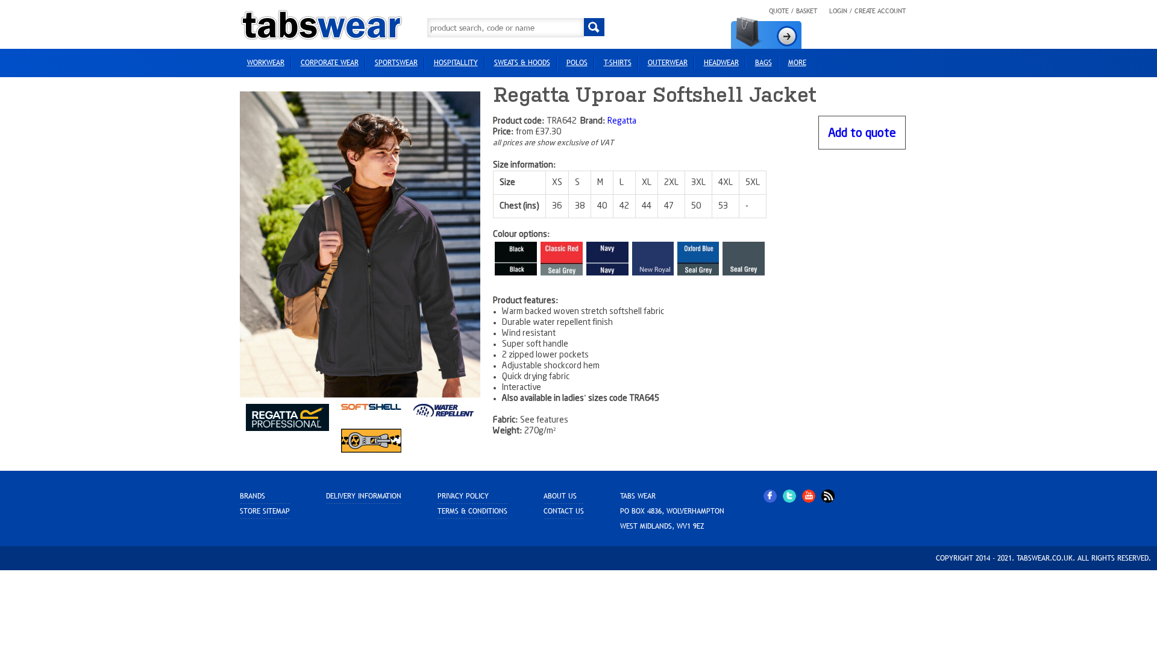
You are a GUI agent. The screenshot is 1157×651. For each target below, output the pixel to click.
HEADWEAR (721, 62)
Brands (252, 496)
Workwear (265, 62)
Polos (577, 62)
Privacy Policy (463, 496)
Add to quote (862, 133)
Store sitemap (265, 511)
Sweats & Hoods (522, 62)
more (797, 62)
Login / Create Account (867, 11)
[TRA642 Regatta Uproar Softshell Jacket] (360, 244)
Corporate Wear (330, 62)
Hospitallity (456, 62)
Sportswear (396, 62)
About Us (560, 496)
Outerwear (668, 62)
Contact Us (564, 511)
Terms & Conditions (472, 511)
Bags (763, 62)
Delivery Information (363, 496)
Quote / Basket (793, 11)
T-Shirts (618, 62)
